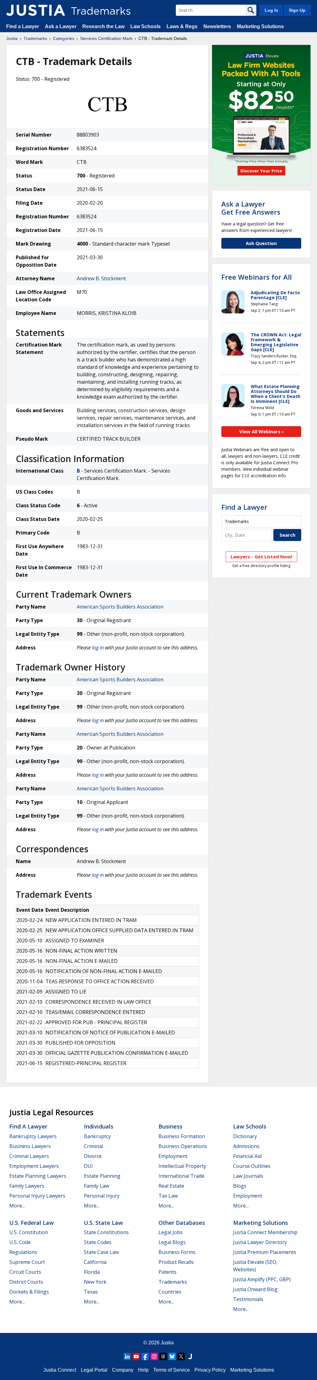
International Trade (181, 1176)
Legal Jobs (170, 1232)
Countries (169, 1291)
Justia (12, 38)
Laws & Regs (182, 26)
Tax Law (168, 1195)
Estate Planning (102, 1176)
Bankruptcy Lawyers (33, 1136)
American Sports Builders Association (120, 606)
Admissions (246, 1146)
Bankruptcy (97, 1136)
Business (170, 1126)
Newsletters (217, 26)
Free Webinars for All (256, 277)
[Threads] (163, 1356)
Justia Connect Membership (265, 1232)
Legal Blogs (172, 1242)
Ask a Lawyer (60, 26)
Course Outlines (252, 1166)
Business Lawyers (30, 1146)
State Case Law (101, 1252)
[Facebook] (145, 1356)
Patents (167, 1272)
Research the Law (103, 26)
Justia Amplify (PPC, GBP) (262, 1279)
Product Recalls (176, 1262)
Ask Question (261, 243)
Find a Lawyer (22, 26)
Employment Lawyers (34, 1166)
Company (122, 1370)
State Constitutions (106, 1232)
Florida (92, 1272)
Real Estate (171, 1185)
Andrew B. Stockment (101, 278)
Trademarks (35, 38)
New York (95, 1281)
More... (17, 1205)
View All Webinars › (261, 431)
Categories (63, 38)
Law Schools (145, 26)
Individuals (98, 1126)
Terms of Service (171, 1370)
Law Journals (248, 1176)
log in (98, 647)
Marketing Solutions (260, 26)
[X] (181, 1356)
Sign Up (297, 10)
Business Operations (182, 1146)
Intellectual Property (182, 1166)
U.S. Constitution (28, 1232)
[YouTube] (136, 1356)
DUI (88, 1166)
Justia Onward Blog (255, 1289)
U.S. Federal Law (31, 1222)
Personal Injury (101, 1195)
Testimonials (248, 1299)
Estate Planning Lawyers (37, 1176)
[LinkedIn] (127, 1356)
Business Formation (181, 1136)
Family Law (96, 1185)
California (95, 1262)
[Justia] (35, 10)
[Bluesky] (172, 1356)
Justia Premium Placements (264, 1252)
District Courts (26, 1281)
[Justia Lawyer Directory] (190, 1356)
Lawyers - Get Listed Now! (261, 556)
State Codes (97, 1242)
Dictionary (245, 1136)
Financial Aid (247, 1156)
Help (143, 1370)
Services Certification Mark (106, 38)
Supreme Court (27, 1262)
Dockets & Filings (29, 1291)
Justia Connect (59, 1370)
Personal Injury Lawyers (37, 1195)
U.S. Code (20, 1242)
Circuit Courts (25, 1272)
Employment (173, 1156)
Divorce (93, 1156)
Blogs (239, 1185)
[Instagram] (154, 1356)
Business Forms (176, 1252)
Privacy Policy (210, 1370)
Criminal (93, 1146)
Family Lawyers (26, 1185)
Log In (271, 10)
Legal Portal (94, 1370)
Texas (91, 1291)
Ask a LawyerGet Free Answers (250, 207)
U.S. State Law (103, 1222)
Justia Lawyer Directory (260, 1242)
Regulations (23, 1252)
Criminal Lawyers (29, 1156)
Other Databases (181, 1222)
